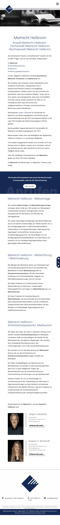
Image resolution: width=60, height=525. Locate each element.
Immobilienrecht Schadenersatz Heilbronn (17, 506)
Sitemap (38, 513)
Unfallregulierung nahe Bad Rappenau (32, 506)
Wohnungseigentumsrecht (19, 71)
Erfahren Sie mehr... (36, 425)
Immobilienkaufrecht (17, 66)
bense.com (53, 511)
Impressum (18, 513)
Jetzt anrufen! (29, 186)
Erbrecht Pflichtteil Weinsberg (30, 508)
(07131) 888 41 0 (35, 498)
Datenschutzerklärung (28, 513)
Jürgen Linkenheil (24, 113)
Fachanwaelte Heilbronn (39, 507)
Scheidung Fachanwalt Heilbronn (51, 507)
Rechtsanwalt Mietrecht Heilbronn (28, 507)
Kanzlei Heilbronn (6, 507)
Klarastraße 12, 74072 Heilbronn (14, 498)
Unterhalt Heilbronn (5, 506)
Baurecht (13, 69)
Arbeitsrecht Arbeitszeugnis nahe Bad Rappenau (49, 506)
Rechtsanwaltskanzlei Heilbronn (15, 507)
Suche (43, 513)
